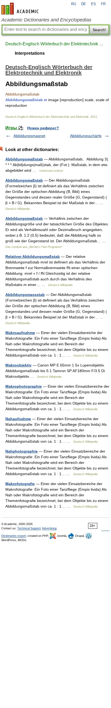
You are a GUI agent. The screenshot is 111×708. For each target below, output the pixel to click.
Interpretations (30, 53)
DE (83, 4)
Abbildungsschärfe (86, 136)
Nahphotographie (21, 451)
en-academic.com (20, 8)
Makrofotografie (20, 484)
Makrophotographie (23, 386)
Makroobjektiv (18, 365)
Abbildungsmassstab (25, 294)
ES (93, 4)
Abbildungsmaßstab (24, 159)
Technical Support (29, 528)
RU (73, 4)
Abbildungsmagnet (29, 136)
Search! (99, 30)
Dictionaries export (13, 535)
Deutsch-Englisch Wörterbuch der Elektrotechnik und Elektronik (55, 44)
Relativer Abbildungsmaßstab (32, 256)
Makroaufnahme (20, 333)
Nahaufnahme (18, 419)
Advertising (49, 528)
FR (103, 4)
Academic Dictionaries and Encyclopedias (46, 20)
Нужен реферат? (43, 128)
